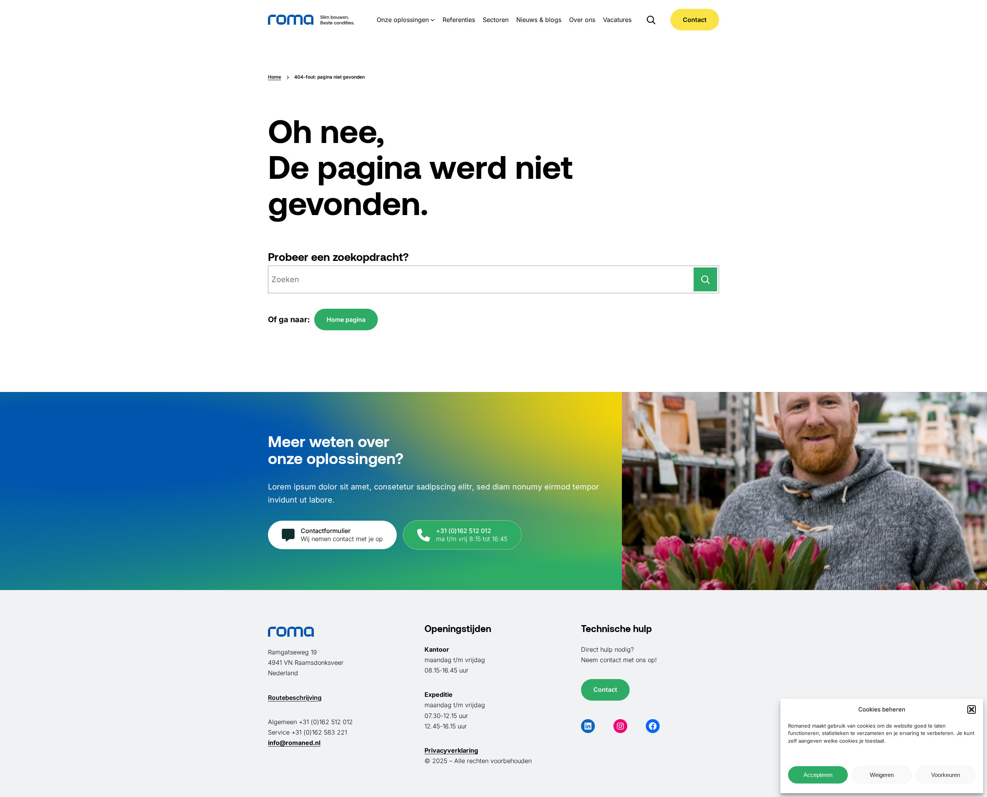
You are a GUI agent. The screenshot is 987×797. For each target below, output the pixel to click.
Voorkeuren (945, 775)
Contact (695, 20)
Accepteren (817, 775)
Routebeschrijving (295, 697)
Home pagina (346, 319)
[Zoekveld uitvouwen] (651, 20)
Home (274, 77)
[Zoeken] (705, 279)
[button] (971, 709)
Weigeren (882, 775)
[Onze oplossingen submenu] (432, 19)
